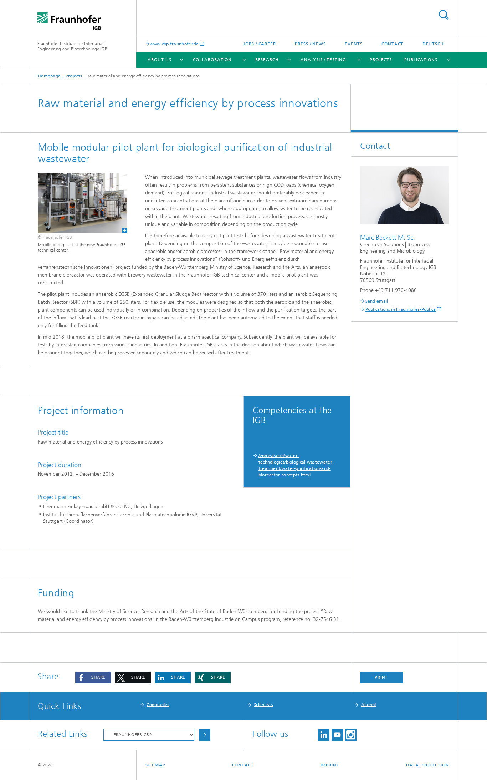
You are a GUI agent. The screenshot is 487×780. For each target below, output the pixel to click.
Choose (204, 735)
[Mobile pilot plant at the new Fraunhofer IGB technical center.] (78, 203)
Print (381, 677)
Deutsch (433, 43)
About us (159, 59)
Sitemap (155, 765)
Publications (420, 59)
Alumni (368, 704)
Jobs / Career (259, 43)
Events (353, 43)
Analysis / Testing (323, 59)
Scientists (263, 704)
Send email (376, 301)
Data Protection (428, 765)
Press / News (310, 43)
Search (443, 15)
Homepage (49, 76)
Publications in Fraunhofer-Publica (400, 309)
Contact (392, 43)
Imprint (330, 765)
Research (267, 59)
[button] (93, 677)
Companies (158, 704)
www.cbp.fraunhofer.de (174, 43)
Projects (381, 59)
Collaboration (212, 59)
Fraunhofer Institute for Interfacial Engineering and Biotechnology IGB (72, 46)
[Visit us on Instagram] (351, 735)
